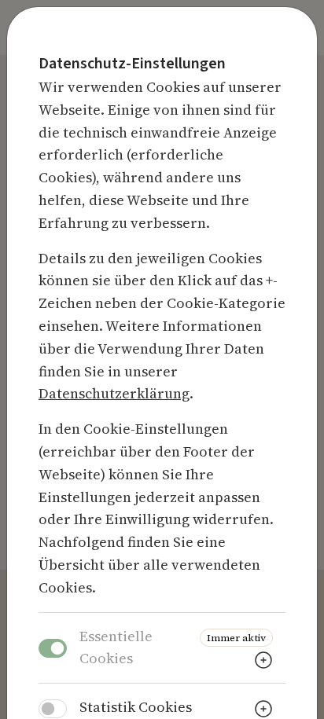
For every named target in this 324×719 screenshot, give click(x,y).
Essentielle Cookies (116, 647)
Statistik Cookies (135, 707)
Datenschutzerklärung (114, 393)
